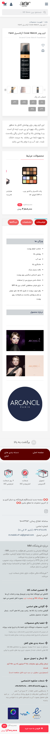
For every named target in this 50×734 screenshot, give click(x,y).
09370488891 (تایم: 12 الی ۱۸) (32, 530)
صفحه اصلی (38, 452)
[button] (6, 4)
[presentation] (44, 89)
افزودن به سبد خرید (33, 728)
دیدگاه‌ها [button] (13, 222)
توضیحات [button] (40, 222)
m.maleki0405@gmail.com (21, 535)
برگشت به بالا (22, 442)
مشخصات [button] (26, 222)
